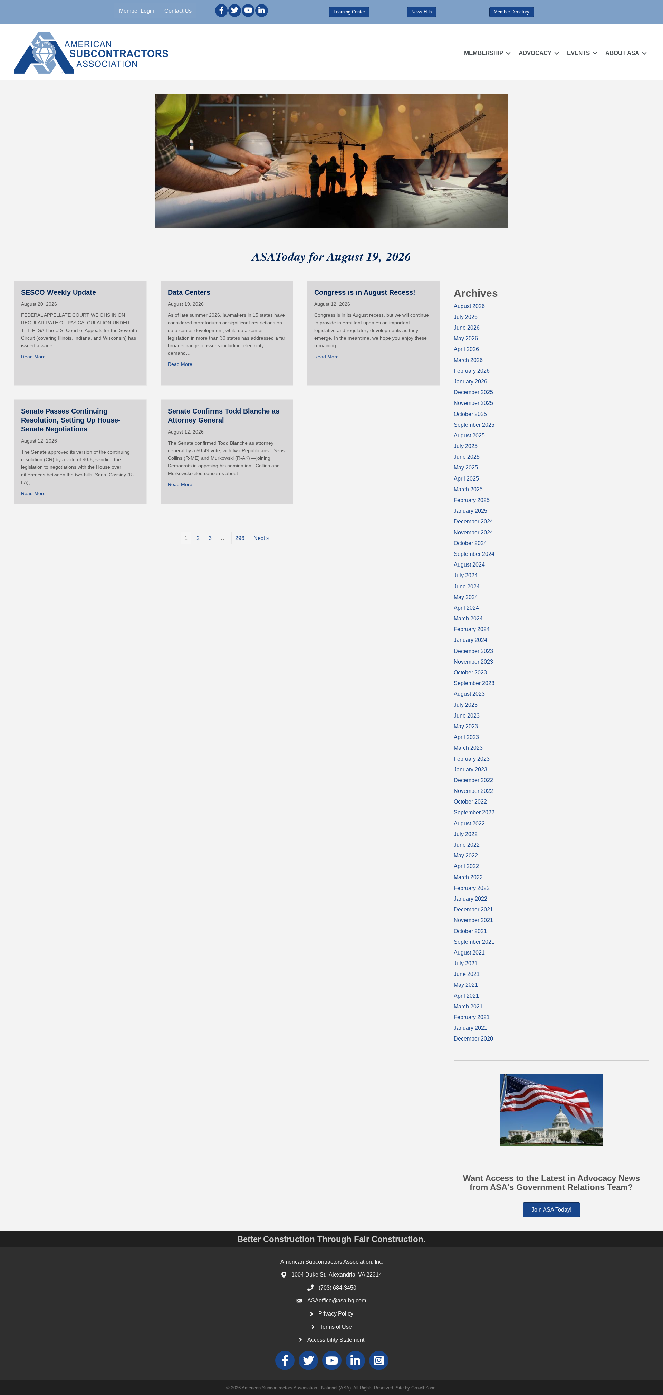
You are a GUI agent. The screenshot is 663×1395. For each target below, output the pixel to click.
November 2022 (473, 791)
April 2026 (466, 349)
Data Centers (189, 292)
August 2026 (469, 306)
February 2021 (472, 1017)
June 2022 (467, 845)
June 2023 (467, 716)
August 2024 (469, 565)
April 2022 (466, 866)
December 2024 (473, 521)
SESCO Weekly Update (58, 292)
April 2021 (466, 996)
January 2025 (470, 511)
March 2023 (468, 748)
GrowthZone (423, 1388)
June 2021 (467, 974)
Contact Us (178, 11)
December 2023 (473, 651)
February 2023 (472, 759)
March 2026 (468, 360)
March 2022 (468, 877)
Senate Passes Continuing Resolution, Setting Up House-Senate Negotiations (71, 420)
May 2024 (466, 597)
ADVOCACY (535, 53)
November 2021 (473, 920)
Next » (261, 538)
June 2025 (467, 457)
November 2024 (473, 532)
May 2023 (466, 726)
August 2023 (469, 694)
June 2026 (467, 328)
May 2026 (466, 338)
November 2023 (473, 662)
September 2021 (474, 942)
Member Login (136, 11)
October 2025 (470, 414)
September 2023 (474, 683)
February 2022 (472, 888)
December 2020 (473, 1039)
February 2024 (472, 629)
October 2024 (470, 543)
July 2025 (466, 446)
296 (239, 538)
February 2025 (472, 500)
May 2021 (466, 985)
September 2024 (474, 554)
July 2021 (466, 963)
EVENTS (578, 53)
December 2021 (473, 909)
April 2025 (466, 479)
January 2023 (470, 769)
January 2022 (470, 899)
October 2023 (470, 672)
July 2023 (466, 705)
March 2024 (468, 618)
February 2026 (472, 371)
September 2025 (474, 425)
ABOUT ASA (622, 53)
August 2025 (469, 435)
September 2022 (474, 812)
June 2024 (467, 586)
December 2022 (473, 780)
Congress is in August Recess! (364, 292)
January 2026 (470, 382)
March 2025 (468, 489)
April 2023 (466, 737)
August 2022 (469, 823)
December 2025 (473, 392)
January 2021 (470, 1028)
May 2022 (466, 855)
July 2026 (466, 317)
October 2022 (470, 802)
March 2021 (468, 1006)
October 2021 (470, 931)
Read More (33, 356)
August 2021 (469, 953)
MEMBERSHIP (483, 53)
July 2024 (466, 575)
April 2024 (466, 608)
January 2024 (470, 640)
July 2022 (466, 834)
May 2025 (466, 468)
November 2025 (473, 403)
